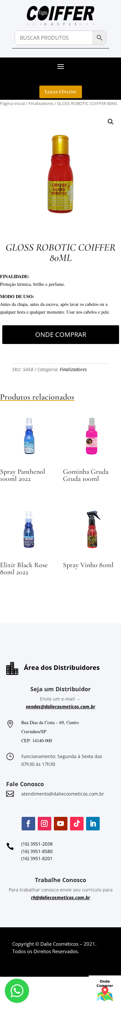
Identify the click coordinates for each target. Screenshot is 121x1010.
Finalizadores (41, 103)
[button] (110, 122)
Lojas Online (60, 91)
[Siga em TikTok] (77, 823)
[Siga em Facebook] (28, 823)
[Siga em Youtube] (60, 823)
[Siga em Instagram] (44, 823)
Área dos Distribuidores (62, 667)
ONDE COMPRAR (60, 334)
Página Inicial (12, 103)
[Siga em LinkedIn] (93, 823)
